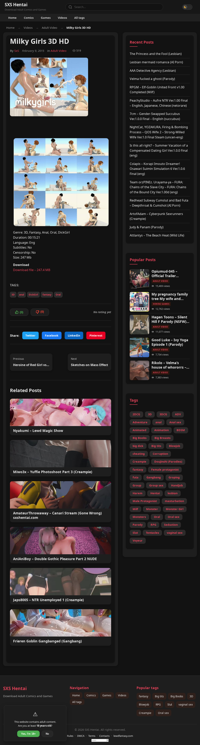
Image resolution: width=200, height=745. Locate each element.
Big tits (156, 446)
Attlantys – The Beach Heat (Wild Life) (157, 235)
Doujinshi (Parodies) (168, 461)
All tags (79, 18)
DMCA (80, 736)
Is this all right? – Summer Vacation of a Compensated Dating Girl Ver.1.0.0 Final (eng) (159, 150)
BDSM (181, 430)
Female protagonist (165, 469)
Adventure (140, 422)
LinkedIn (74, 335)
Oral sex (173, 517)
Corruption (160, 454)
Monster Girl (174, 509)
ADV (178, 414)
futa (135, 477)
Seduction (171, 525)
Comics (29, 18)
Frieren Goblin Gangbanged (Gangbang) (47, 641)
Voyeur (138, 540)
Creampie (139, 461)
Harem (137, 493)
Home (12, 18)
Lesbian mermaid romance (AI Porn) (156, 62)
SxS (16, 51)
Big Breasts (162, 438)
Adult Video (49, 28)
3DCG (163, 414)
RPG (153, 525)
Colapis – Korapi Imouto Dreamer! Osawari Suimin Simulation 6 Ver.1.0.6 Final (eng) (157, 169)
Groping (174, 477)
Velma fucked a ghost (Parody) (152, 79)
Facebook (51, 335)
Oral (58, 294)
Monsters (139, 517)
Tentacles (152, 533)
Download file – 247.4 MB (31, 270)
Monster (152, 509)
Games (46, 18)
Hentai (155, 493)
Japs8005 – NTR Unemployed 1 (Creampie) (48, 600)
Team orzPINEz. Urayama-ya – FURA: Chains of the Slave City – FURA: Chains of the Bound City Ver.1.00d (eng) (158, 187)
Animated (139, 430)
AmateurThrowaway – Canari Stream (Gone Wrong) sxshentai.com (57, 515)
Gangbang (153, 477)
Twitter (30, 335)
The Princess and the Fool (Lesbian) (156, 54)
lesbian (173, 493)
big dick (138, 446)
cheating (139, 454)
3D (13, 294)
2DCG (136, 414)
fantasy (47, 294)
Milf (135, 509)
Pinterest (95, 335)
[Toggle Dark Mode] (187, 7)
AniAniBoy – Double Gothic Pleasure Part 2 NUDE (55, 559)
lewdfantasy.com (123, 736)
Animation (161, 430)
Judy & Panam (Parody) (146, 227)
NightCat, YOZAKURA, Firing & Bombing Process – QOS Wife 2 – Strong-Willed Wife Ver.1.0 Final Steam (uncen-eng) (159, 132)
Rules (70, 736)
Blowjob (174, 446)
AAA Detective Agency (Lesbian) (153, 70)
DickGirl (33, 294)
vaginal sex (174, 533)
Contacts (104, 736)
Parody (138, 525)
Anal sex (175, 422)
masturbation (174, 501)
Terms (91, 736)
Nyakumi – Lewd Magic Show (38, 430)
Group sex (156, 485)
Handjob (177, 485)
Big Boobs (139, 438)
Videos (62, 18)
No (47, 733)
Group (137, 485)
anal (21, 294)
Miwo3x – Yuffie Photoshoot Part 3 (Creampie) (52, 472)
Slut (135, 533)
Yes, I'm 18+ (28, 733)
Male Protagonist (145, 501)
